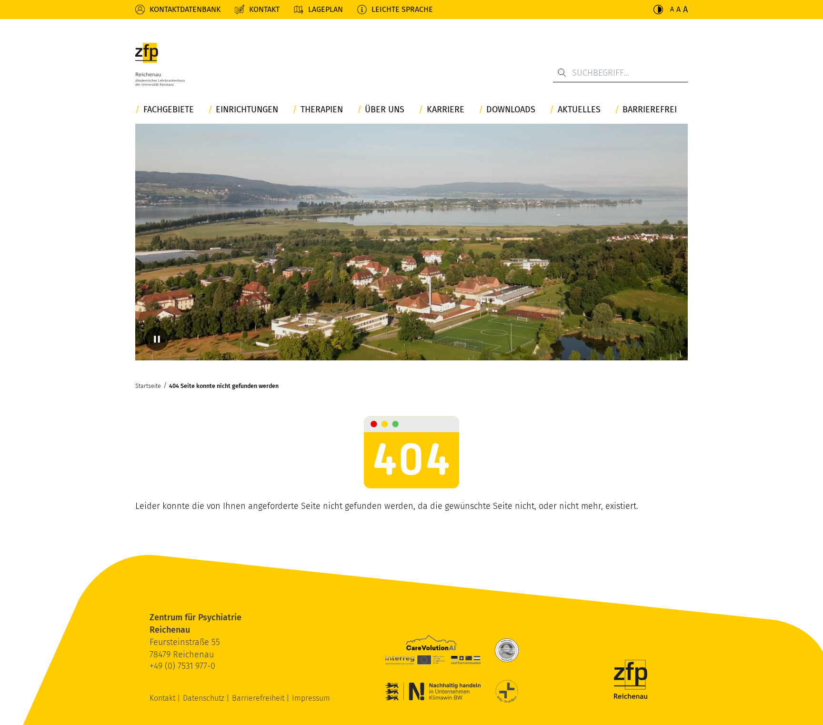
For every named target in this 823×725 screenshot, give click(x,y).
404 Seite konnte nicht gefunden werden (224, 385)
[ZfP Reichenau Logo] (160, 64)
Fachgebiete (168, 110)
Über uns (384, 110)
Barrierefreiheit (259, 698)
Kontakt (264, 9)
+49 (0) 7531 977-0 (182, 666)
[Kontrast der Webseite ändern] (658, 9)
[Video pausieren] (157, 339)
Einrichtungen (247, 110)
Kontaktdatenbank (185, 9)
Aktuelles (579, 110)
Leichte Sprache (402, 9)
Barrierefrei (649, 110)
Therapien (322, 110)
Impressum (311, 698)
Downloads (510, 110)
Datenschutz (204, 698)
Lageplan (325, 9)
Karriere (445, 110)
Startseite (148, 385)
